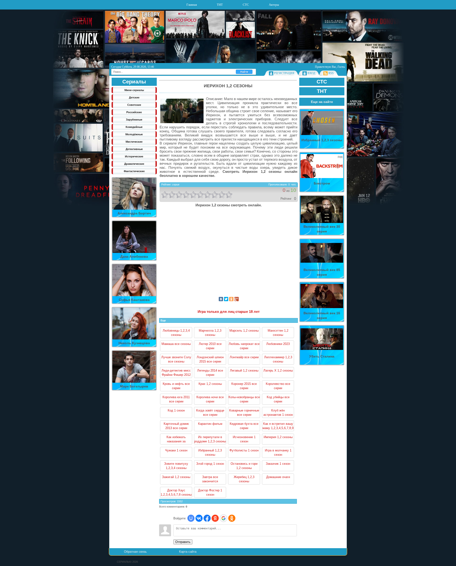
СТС (246, 4)
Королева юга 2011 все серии (176, 399)
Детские (134, 97)
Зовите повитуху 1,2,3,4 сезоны (176, 466)
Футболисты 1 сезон (244, 450)
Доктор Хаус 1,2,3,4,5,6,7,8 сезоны (176, 492)
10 (229, 194)
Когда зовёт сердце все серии (210, 412)
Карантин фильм (210, 424)
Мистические (134, 141)
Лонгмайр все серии (244, 357)
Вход (311, 73)
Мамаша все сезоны (176, 344)
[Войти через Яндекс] (215, 518)
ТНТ (220, 4)
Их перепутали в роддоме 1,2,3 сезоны (210, 439)
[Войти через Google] (223, 518)
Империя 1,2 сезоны (278, 437)
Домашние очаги (278, 477)
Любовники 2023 (278, 344)
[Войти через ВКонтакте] (199, 518)
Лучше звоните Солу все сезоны (176, 359)
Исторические (134, 156)
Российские (134, 112)
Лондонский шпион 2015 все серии (210, 359)
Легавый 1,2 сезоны (244, 370)
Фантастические (134, 171)
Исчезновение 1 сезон (244, 439)
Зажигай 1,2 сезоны (176, 477)
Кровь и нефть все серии (176, 386)
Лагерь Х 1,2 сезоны (278, 370)
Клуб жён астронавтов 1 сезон (278, 412)
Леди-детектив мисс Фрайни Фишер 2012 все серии (176, 373)
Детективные (134, 149)
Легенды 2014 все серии (210, 373)
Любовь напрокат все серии (244, 346)
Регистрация (284, 73)
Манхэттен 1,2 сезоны (278, 333)
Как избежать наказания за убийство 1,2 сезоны (176, 440)
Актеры (274, 4)
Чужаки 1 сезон (176, 450)
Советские (134, 104)
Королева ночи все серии (210, 399)
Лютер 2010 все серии (210, 346)
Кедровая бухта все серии (244, 426)
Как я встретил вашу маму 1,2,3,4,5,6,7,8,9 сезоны (278, 426)
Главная (191, 4)
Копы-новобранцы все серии (244, 399)
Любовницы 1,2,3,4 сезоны (176, 333)
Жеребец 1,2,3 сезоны (244, 479)
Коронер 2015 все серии (244, 386)
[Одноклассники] (231, 299)
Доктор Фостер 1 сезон (210, 492)
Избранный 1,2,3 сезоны (210, 452)
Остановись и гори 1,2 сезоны (244, 466)
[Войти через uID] (191, 518)
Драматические (134, 163)
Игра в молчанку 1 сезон (278, 452)
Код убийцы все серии (278, 399)
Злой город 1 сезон (210, 463)
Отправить (182, 542)
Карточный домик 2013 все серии (176, 426)
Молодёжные (134, 134)
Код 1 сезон (176, 410)
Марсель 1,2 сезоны (244, 330)
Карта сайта (187, 551)
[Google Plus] (236, 299)
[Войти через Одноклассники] (231, 518)
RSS (331, 73)
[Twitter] (226, 299)
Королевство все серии (278, 386)
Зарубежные (134, 119)
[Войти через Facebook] (207, 518)
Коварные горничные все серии (244, 412)
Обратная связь (135, 551)
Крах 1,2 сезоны (210, 384)
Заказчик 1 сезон (278, 463)
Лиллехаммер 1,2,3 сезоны (278, 359)
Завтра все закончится (210, 479)
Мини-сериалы (134, 90)
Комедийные (134, 127)
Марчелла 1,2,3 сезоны (210, 333)
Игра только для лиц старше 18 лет (229, 312)
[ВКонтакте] (221, 299)
